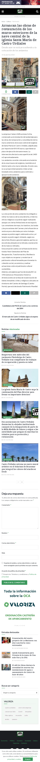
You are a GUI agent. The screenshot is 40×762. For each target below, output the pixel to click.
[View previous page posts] (18, 482)
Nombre (5, 533)
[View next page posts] (22, 482)
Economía (4, 741)
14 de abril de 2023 (8, 55)
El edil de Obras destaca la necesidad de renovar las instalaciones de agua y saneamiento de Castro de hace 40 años (23, 670)
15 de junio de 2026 (8, 474)
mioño (7, 719)
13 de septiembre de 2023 (20, 648)
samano (14, 719)
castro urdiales (10, 707)
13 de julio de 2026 (8, 365)
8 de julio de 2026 (8, 397)
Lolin (26, 715)
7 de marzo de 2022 (19, 660)
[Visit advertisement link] (20, 2)
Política (12, 741)
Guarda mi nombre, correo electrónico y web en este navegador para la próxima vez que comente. (21, 564)
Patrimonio (15, 21)
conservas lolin (10, 711)
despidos (28, 711)
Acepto (28, 759)
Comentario (6, 505)
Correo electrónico (9, 543)
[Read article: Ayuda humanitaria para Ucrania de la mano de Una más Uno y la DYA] (6, 655)
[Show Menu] (3, 11)
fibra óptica (9, 715)
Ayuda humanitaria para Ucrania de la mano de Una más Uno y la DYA (24, 655)
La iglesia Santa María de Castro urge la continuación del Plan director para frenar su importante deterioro (20, 392)
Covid (20, 711)
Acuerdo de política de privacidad (14, 571)
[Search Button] (37, 11)
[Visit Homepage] (20, 11)
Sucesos (19, 741)
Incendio (19, 715)
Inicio (3, 21)
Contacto (24, 743)
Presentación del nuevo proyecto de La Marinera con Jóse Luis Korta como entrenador (24, 641)
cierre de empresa (24, 707)
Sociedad (28, 741)
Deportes (16, 743)
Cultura (8, 21)
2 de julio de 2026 (8, 439)
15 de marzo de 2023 (19, 677)
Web (3, 553)
